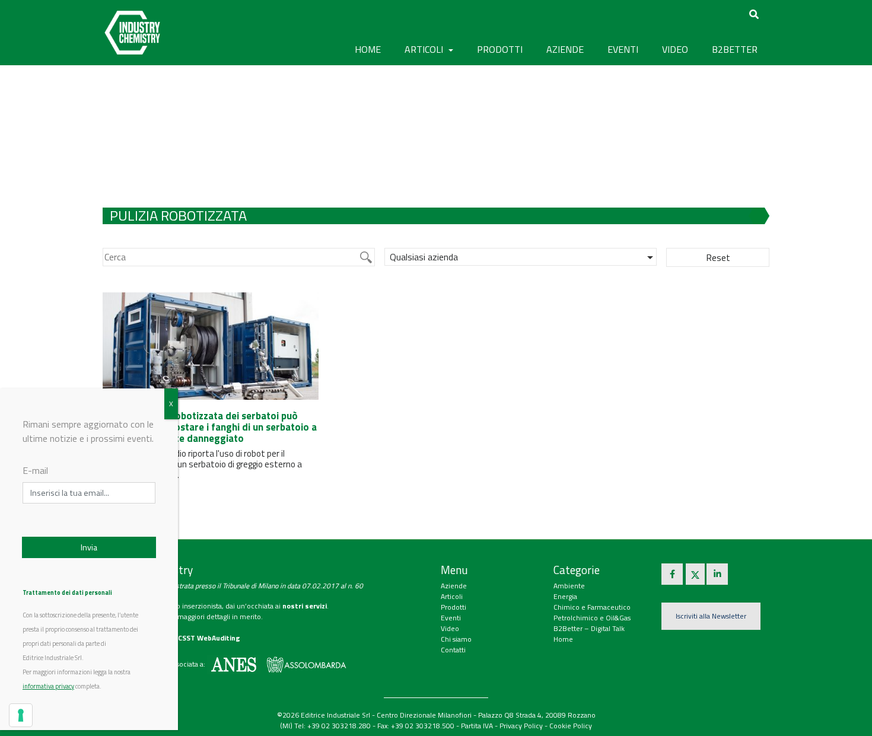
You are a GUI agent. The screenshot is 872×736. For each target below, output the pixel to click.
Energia (565, 596)
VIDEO (675, 49)
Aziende (454, 585)
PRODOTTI (500, 49)
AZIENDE (565, 49)
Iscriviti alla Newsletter (711, 616)
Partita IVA (477, 725)
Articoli (452, 596)
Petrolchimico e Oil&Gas (592, 617)
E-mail (35, 470)
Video (450, 628)
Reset (718, 257)
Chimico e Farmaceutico (592, 607)
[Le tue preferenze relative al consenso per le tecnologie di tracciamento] (20, 715)
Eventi (451, 617)
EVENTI (622, 49)
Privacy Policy (521, 725)
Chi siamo (456, 639)
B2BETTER (735, 49)
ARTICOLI (425, 49)
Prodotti (453, 607)
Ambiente (569, 585)
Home (368, 49)
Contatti (453, 649)
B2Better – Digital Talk (589, 628)
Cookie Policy (570, 725)
